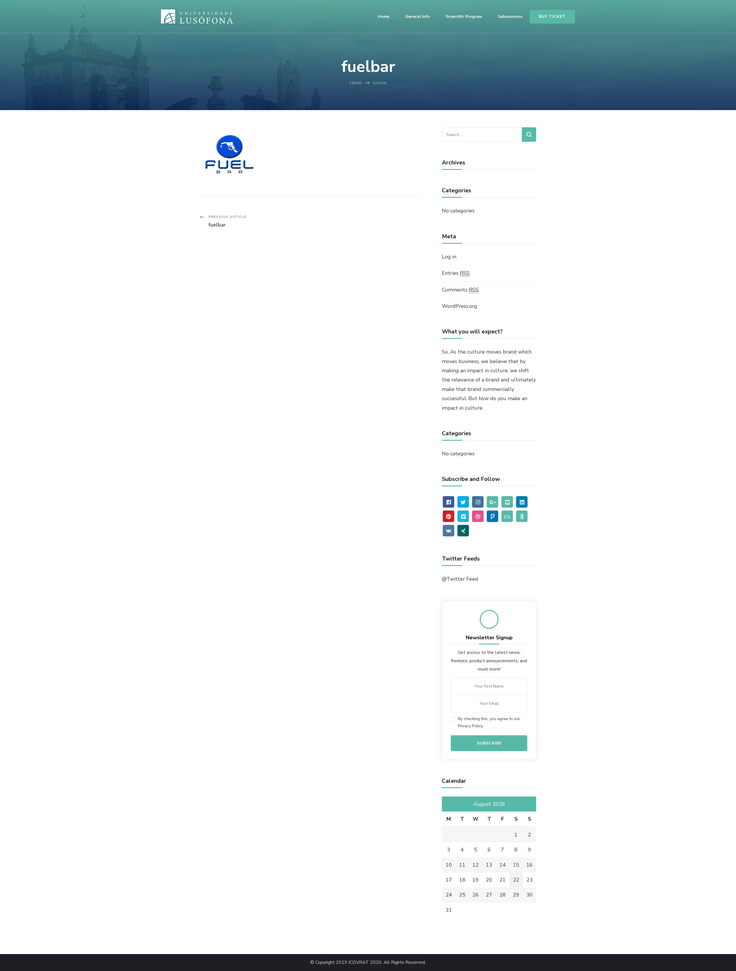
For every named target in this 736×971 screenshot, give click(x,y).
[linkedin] (522, 502)
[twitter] (463, 502)
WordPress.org (459, 306)
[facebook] (448, 502)
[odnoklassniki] (522, 516)
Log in (449, 256)
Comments (460, 289)
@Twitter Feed (460, 578)
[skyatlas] (507, 516)
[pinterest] (448, 516)
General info (417, 16)
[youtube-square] (507, 502)
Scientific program (464, 16)
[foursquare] (492, 516)
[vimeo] (463, 516)
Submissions (510, 16)
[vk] (448, 530)
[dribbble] (478, 516)
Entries (456, 273)
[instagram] (478, 502)
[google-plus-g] (492, 502)
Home (383, 16)
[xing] (463, 530)
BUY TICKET (552, 16)
